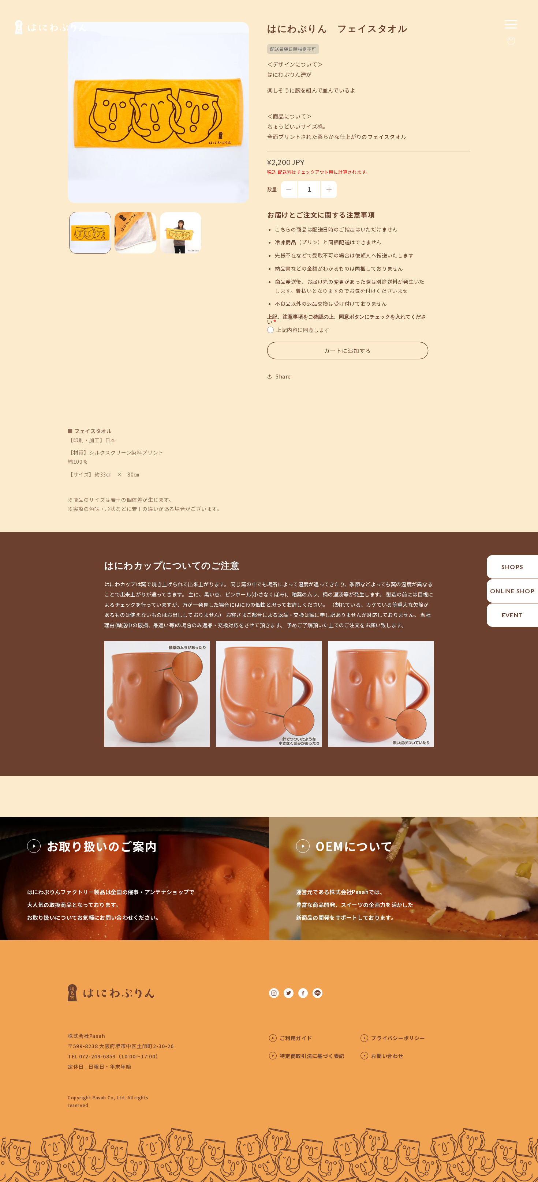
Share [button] (283, 376)
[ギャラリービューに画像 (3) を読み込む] (180, 232)
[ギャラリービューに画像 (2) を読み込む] (135, 232)
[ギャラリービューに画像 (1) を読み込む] (90, 232)
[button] (511, 41)
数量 (272, 189)
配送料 (285, 172)
